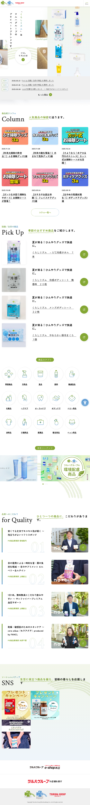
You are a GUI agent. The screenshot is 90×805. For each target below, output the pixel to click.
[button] (43, 484)
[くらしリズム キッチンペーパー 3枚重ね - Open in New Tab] (77, 57)
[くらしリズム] (7, 3)
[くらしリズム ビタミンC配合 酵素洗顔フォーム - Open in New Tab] (59, 68)
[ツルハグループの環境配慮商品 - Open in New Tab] (45, 468)
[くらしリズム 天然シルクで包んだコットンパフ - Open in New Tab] (59, 12)
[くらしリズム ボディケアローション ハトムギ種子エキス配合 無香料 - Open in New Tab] (77, 21)
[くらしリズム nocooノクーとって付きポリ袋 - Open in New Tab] (59, 49)
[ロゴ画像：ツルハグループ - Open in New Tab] (48, 3)
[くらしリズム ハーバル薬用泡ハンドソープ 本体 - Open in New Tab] (77, 76)
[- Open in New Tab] (45, 767)
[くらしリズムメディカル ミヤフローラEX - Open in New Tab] (59, 31)
